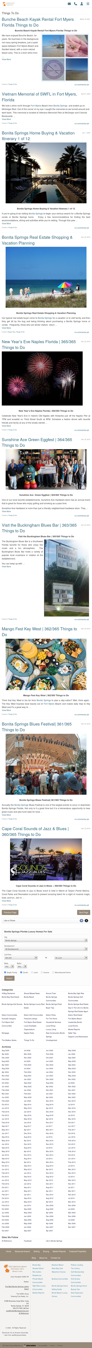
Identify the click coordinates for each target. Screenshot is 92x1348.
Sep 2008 (27, 1220)
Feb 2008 (5, 1227)
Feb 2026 (49, 1054)
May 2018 (28, 1119)
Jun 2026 (49, 1050)
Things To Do (12, 84)
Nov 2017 (49, 1122)
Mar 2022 (71, 1086)
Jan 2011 (27, 1194)
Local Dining (50, 1026)
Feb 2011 (5, 1194)
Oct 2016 (71, 1133)
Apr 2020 (49, 1097)
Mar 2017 (49, 1129)
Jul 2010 (71, 1198)
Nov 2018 (71, 1111)
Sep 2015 (5, 1148)
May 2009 (28, 1212)
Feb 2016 (71, 1140)
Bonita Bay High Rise (76, 993)
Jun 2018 (5, 1119)
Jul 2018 (71, 1115)
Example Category (9, 1018)
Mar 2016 (49, 1140)
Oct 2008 (5, 1220)
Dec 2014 (27, 1155)
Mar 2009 (71, 1212)
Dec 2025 (5, 1057)
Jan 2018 (27, 1122)
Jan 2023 (27, 1079)
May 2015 (5, 1151)
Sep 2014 (5, 1158)
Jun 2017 (71, 1126)
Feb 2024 (27, 1072)
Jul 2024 (27, 1068)
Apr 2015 (27, 1151)
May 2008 (28, 1223)
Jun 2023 (49, 1075)
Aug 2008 (49, 1220)
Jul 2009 (71, 1209)
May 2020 (28, 1097)
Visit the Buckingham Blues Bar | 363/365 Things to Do (39, 528)
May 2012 (28, 1180)
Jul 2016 (49, 1137)
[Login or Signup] (81, 3)
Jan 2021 (49, 1093)
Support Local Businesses (78, 1036)
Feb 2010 (5, 1205)
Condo (25, 972)
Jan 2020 (27, 1101)
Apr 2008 (49, 1223)
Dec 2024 (49, 1065)
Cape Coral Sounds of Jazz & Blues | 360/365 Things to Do (35, 831)
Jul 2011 (71, 1187)
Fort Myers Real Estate (32, 1022)
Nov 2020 (71, 1093)
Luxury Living (51, 1029)
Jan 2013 (27, 1173)
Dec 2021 (49, 1090)
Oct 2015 (71, 1144)
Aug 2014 (27, 1158)
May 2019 (28, 1108)
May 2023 (72, 1075)
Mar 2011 (71, 1191)
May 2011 (28, 1191)
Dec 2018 (49, 1111)
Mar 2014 (49, 1162)
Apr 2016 (27, 1140)
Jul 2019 (71, 1104)
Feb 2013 (5, 1173)
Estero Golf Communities (33, 1015)
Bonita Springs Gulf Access (12, 1004)
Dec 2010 (49, 1194)
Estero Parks (51, 1015)
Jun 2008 (5, 1223)
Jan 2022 (27, 1090)
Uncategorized (51, 1040)
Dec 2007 (49, 1227)
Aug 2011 (49, 1187)
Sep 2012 (27, 1176)
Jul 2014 (49, 1158)
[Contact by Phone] (75, 3)
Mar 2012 (71, 1180)
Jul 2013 (71, 1166)
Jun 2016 (71, 1137)
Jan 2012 (27, 1184)
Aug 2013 (49, 1166)
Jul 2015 (49, 1148)
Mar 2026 (27, 1054)
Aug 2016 (27, 1137)
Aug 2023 (27, 1075)
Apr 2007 (49, 1230)
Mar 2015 (49, 1151)
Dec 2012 (49, 1173)
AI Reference (7, 1241)
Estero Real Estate (75, 1015)
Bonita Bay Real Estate (10, 997)
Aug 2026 (5, 1050)
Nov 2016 (49, 1133)
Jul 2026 (27, 1050)
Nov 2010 (71, 1194)
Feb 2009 (5, 1216)
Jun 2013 (5, 1169)
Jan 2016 (5, 1144)
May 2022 (28, 1086)
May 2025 (72, 1061)
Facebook (28, 1241)
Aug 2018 (49, 1115)
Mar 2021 (5, 1093)
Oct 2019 (5, 1104)
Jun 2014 (71, 1158)
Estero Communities (9, 1015)
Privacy (60, 1345)
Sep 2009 (27, 1209)
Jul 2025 (27, 1061)
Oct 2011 (5, 1187)
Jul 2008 (71, 1220)
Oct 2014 (71, 1155)
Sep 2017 (5, 1126)
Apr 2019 (49, 1108)
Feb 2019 (5, 1111)
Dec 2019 (49, 1101)
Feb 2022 (5, 1090)
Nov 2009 (71, 1205)
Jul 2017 (49, 1126)
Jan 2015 (5, 1155)
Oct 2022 (5, 1083)
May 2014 (5, 1162)
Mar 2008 (71, 1223)
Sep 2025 (71, 1057)
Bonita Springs (60, 105)
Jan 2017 (5, 1133)
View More (6, 59)
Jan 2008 (27, 1227)
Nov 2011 (71, 1184)
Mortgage (5, 1033)
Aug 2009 (49, 1209)
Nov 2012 (71, 1173)
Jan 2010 (27, 1205)
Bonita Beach (29, 997)
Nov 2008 (71, 1216)
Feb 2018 (5, 1122)
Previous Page (10, 912)
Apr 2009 (49, 1212)
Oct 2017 (71, 1122)
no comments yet (82, 84)
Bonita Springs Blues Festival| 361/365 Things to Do (37, 726)
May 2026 (72, 1050)
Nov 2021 (71, 1090)
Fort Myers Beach (75, 1018)
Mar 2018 (71, 1119)
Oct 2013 (5, 1166)
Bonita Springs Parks (54, 1004)
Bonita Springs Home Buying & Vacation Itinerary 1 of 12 (38, 135)
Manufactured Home (63, 972)
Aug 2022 (49, 1083)
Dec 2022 (49, 1079)
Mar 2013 (71, 1169)
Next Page (83, 912)
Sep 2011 (27, 1187)
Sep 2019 (27, 1104)
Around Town (51, 993)
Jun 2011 (5, 1191)
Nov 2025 (27, 1057)
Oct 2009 (5, 1209)
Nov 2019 (71, 1101)
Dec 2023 (71, 1072)
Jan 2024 (49, 1072)
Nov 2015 (49, 1144)
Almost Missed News (32, 993)
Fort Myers (36, 105)
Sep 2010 (27, 1198)
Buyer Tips (11, 332)
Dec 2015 (27, 1144)
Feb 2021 (27, 1093)
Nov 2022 (71, 1079)
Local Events (73, 1026)
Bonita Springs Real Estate (78, 1004)
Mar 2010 (71, 1202)
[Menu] (88, 3)
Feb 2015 (71, 1151)
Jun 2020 (5, 1097)
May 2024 (72, 1068)
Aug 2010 (49, 1198)
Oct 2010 (5, 1198)
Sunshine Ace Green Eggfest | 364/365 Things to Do (37, 442)
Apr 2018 (49, 1119)
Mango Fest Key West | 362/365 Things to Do (39, 631)
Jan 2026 (71, 1054)
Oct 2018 (5, 1115)
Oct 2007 (5, 1230)
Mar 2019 (71, 1108)
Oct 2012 (5, 1176)
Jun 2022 (5, 1086)
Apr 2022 (49, 1086)
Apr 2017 (27, 1129)
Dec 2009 (49, 1205)
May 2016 (5, 1140)
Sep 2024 (71, 1065)
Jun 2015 (71, 1148)
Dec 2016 (27, 1133)
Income (46, 972)
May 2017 (5, 1129)
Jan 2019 (27, 1111)
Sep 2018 (27, 1115)
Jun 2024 (49, 1068)
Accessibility (43, 1345)
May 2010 (28, 1202)
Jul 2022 (71, 1083)
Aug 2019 (49, 1104)
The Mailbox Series (9, 1040)
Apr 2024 (5, 1072)
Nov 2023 (5, 1075)
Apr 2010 (49, 1202)
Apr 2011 (49, 1191)
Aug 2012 (49, 1176)
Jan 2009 (27, 1216)
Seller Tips (72, 1033)
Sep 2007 (27, 1230)
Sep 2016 (5, 1137)
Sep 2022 (27, 1083)
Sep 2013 (27, 1166)
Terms (52, 1345)
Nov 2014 (49, 1155)
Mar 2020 (71, 1097)
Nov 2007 (71, 1227)
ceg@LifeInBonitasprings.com (17, 1311)
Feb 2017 (71, 1129)
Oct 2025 (49, 1057)
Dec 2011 (49, 1184)
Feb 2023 (5, 1079)
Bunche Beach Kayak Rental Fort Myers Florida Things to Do (38, 22)
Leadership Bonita (75, 1022)
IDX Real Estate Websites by (12, 1345)
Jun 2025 (49, 1061)
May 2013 (28, 1169)
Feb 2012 (5, 1184)
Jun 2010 (5, 1202)
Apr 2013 (49, 1169)
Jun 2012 (5, 1180)
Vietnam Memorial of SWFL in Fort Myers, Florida (39, 96)
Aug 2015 (27, 1148)
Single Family (12, 972)
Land (36, 972)
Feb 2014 (71, 1162)
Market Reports (74, 1029)
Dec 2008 (49, 1216)
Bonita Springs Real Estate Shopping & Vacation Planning (37, 240)
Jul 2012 (71, 1176)
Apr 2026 (5, 1054)
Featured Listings (30, 1018)
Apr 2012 (49, 1180)
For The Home (51, 1018)
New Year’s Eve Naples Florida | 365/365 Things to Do (39, 344)
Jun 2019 (5, 1108)
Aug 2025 (5, 1061)
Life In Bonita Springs (54, 1241)
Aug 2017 (27, 1126)
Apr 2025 (5, 1065)
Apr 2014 (27, 1162)
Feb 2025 (27, 1065)
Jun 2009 (5, 1212)
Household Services (53, 1022)
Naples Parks (29, 1033)
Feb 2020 (5, 1101)
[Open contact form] (69, 3)
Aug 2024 (5, 1068)
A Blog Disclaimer (8, 993)
